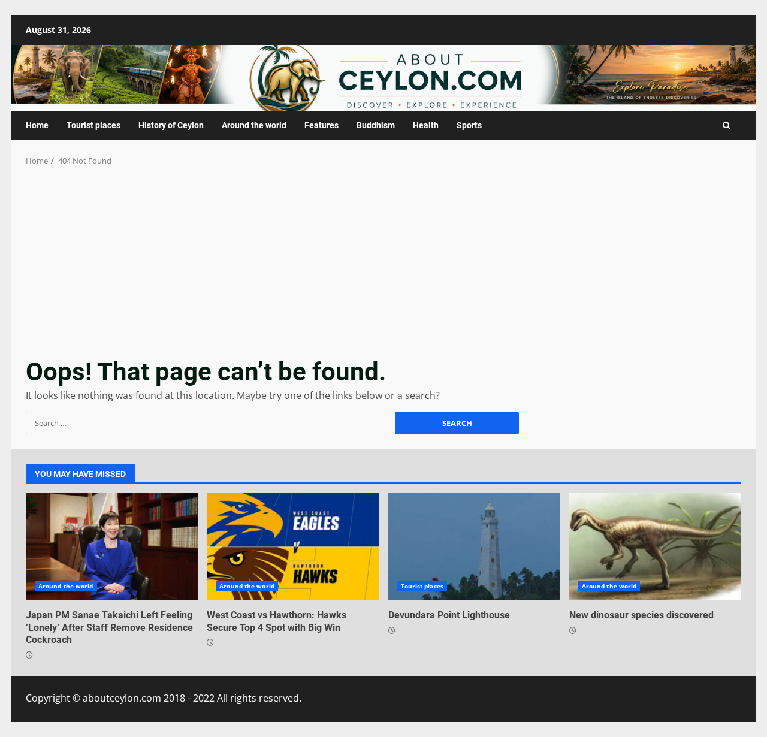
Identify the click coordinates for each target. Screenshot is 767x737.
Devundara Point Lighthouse (474, 546)
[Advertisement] (383, 257)
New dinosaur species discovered (655, 546)
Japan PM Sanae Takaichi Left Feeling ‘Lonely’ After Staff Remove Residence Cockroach (112, 546)
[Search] (726, 125)
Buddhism (376, 125)
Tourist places (93, 125)
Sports (469, 125)
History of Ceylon (171, 125)
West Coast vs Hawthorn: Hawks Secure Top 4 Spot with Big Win (293, 546)
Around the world (254, 125)
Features (321, 125)
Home (37, 125)
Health (426, 125)
